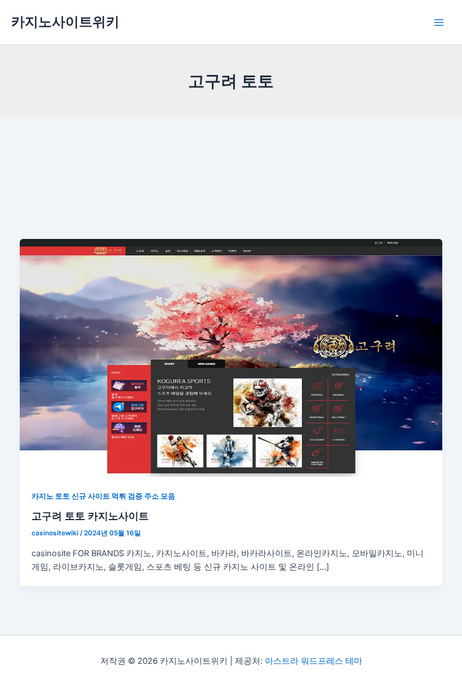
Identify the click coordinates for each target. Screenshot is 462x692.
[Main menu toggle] (439, 22)
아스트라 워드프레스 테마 (313, 661)
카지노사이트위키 (65, 22)
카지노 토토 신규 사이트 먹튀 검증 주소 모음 (103, 496)
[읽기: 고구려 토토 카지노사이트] (231, 357)
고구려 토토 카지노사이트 (90, 515)
